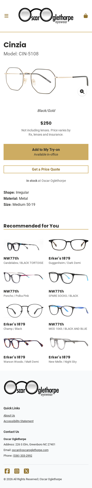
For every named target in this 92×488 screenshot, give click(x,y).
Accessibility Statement (18, 421)
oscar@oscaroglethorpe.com (30, 450)
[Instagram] (16, 472)
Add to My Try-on (46, 151)
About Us (9, 415)
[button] (6, 16)
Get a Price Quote (46, 169)
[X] (26, 472)
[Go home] (46, 16)
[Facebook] (7, 472)
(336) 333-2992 (22, 455)
